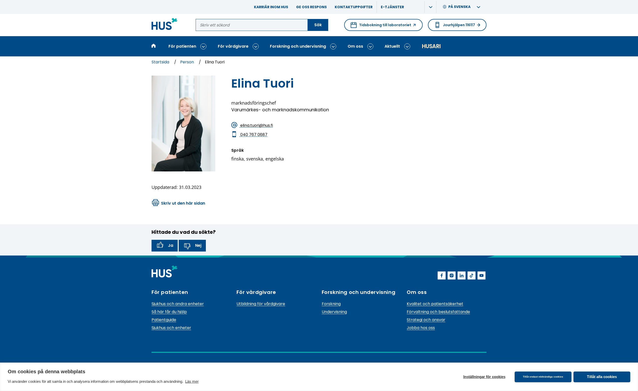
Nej (198, 245)
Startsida (161, 62)
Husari (431, 46)
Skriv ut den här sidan (183, 203)
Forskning (331, 304)
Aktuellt (392, 46)
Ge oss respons (311, 6)
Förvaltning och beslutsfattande (438, 312)
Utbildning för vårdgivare (261, 304)
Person (187, 62)
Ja (170, 245)
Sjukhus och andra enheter (178, 304)
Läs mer (192, 381)
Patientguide (164, 320)
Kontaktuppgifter (354, 6)
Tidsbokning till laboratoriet (381, 26)
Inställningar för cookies (484, 377)
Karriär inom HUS (271, 6)
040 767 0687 (253, 134)
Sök (318, 25)
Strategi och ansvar (426, 320)
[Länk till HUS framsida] (165, 25)
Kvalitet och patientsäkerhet (435, 304)
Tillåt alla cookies (602, 377)
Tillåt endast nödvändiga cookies (543, 376)
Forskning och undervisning (298, 46)
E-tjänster (392, 6)
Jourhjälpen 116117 (459, 24)
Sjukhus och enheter (171, 328)
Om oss (355, 46)
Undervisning (334, 312)
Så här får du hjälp (169, 312)
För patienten (182, 46)
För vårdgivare (233, 46)
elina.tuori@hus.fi (256, 125)
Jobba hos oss (421, 328)
